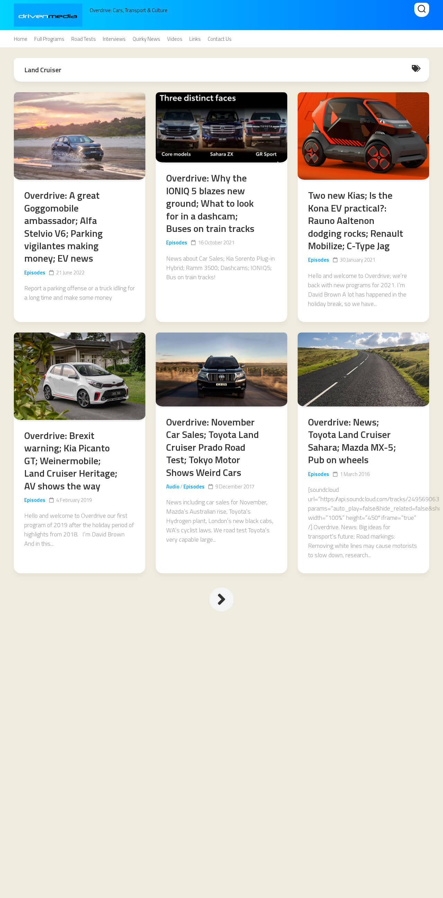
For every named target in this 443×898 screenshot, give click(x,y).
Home (20, 39)
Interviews (114, 39)
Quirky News (146, 39)
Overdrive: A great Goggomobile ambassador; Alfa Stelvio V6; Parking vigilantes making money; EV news (63, 226)
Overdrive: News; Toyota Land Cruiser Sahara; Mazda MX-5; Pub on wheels (352, 440)
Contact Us (220, 39)
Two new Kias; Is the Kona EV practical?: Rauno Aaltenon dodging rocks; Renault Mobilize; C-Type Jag (355, 220)
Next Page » (221, 599)
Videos (174, 39)
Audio (172, 486)
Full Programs (49, 39)
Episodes (34, 273)
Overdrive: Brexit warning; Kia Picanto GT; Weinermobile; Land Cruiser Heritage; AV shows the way (70, 460)
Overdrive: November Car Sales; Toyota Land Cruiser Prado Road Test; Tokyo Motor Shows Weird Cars (212, 447)
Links (195, 39)
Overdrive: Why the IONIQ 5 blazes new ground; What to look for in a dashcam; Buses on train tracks (210, 203)
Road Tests (83, 39)
